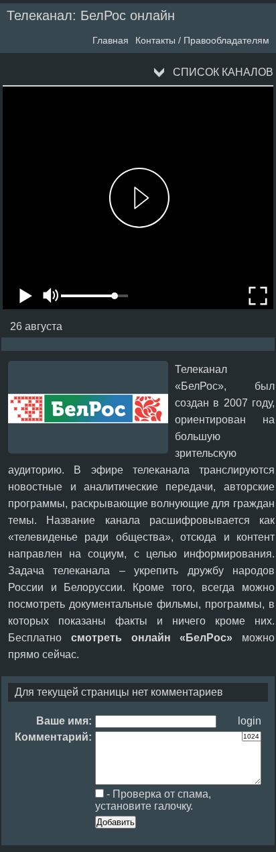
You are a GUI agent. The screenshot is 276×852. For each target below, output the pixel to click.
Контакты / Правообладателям (202, 40)
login (249, 721)
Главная (110, 40)
